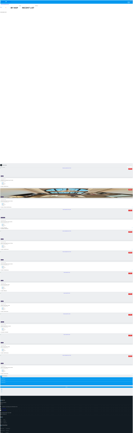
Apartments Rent (2, 428)
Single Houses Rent (2, 430)
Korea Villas (7, 432)
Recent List (28, 8)
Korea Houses (7, 430)
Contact (1, 422)
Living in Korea (5, 422)
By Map (14, 8)
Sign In (129, 1)
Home (1, 419)
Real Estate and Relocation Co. (5, 4)
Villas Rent (1, 432)
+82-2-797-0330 (3, 1)
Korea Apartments (8, 428)
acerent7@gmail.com (9, 1)
